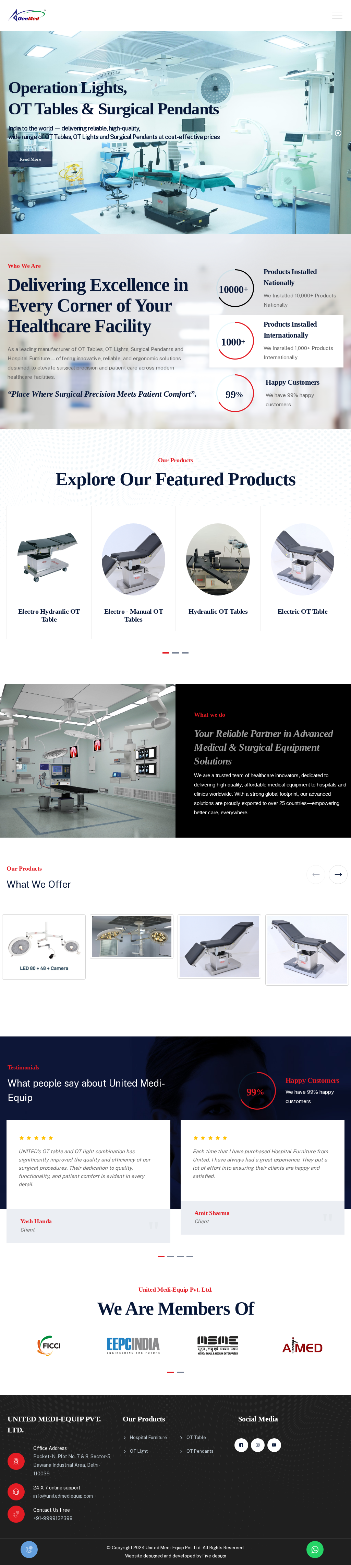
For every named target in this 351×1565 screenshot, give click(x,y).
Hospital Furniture (148, 1437)
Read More (30, 155)
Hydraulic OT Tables (218, 611)
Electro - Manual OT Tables (133, 615)
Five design (214, 1555)
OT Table (196, 1437)
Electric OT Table (303, 611)
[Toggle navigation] (337, 15)
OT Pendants (200, 1451)
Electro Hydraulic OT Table (49, 615)
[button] (165, 653)
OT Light (139, 1451)
